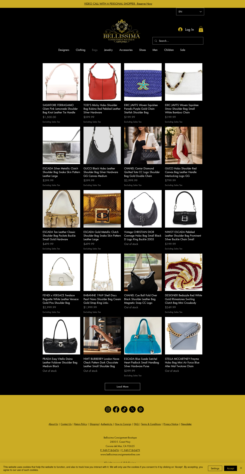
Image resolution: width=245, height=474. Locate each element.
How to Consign (123, 424)
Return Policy (80, 424)
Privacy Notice (171, 424)
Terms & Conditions (151, 424)
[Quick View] (61, 82)
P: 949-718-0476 (109, 450)
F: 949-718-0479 (131, 450)
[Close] (241, 468)
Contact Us (66, 424)
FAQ (136, 424)
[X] (132, 409)
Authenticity (107, 424)
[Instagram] (108, 409)
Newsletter (186, 424)
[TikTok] (124, 409)
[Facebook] (116, 409)
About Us (53, 424)
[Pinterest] (140, 409)
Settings (215, 468)
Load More (122, 386)
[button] (200, 29)
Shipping (94, 424)
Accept (230, 468)
